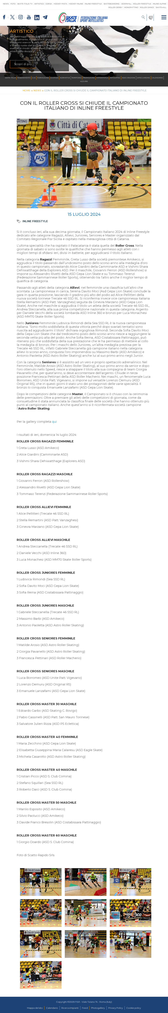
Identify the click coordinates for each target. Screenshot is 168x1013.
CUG (34, 78)
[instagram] (20, 17)
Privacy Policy (115, 1008)
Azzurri (84, 81)
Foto (12, 4)
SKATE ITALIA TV (24, 4)
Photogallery (98, 1008)
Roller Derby (115, 7)
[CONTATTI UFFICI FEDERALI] (150, 17)
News (6, 4)
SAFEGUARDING (143, 78)
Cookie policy (133, 1008)
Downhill (126, 4)
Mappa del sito (35, 1008)
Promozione (89, 78)
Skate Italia (10, 78)
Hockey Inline (76, 4)
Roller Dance (147, 7)
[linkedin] (37, 18)
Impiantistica (102, 78)
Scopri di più (23, 64)
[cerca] (143, 17)
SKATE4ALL (161, 7)
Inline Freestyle (93, 4)
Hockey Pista (60, 4)
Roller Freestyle (142, 4)
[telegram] (45, 17)
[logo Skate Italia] (83, 22)
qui (55, 421)
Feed (85, 1008)
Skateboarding (112, 4)
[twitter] (12, 17)
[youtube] (29, 17)
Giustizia (54, 78)
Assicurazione (128, 78)
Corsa (49, 4)
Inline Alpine (159, 4)
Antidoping (115, 78)
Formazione (43, 78)
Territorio (76, 78)
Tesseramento (24, 78)
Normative (65, 78)
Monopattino (131, 7)
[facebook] (4, 17)
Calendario (157, 78)
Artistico (39, 4)
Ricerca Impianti (70, 1008)
